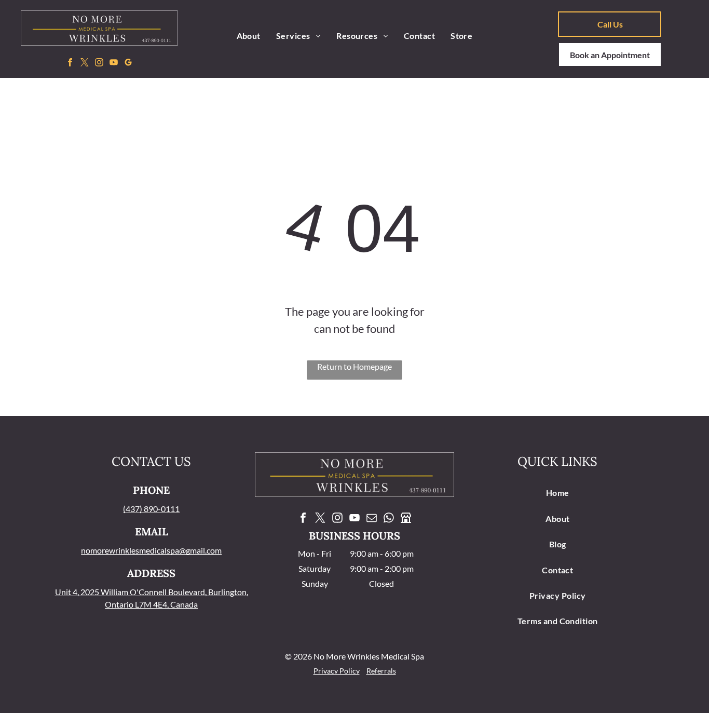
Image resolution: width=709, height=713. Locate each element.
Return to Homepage (354, 366)
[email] (371, 519)
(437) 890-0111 (151, 509)
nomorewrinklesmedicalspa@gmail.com (151, 550)
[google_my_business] (128, 64)
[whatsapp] (389, 519)
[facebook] (70, 64)
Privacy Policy (336, 670)
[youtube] (113, 64)
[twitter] (84, 64)
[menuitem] (248, 36)
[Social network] (406, 519)
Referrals (381, 670)
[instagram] (99, 64)
